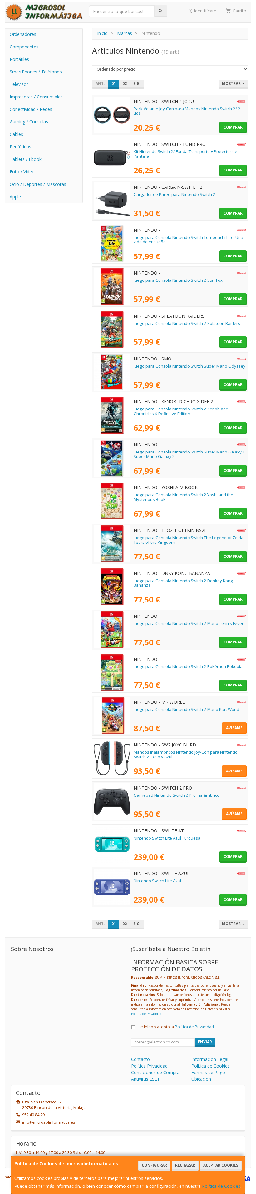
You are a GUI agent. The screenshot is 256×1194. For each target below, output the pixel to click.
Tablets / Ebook (26, 159)
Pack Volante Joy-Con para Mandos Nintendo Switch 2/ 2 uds (187, 111)
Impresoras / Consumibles (36, 97)
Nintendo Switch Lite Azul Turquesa (167, 838)
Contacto (140, 1059)
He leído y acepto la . (176, 1026)
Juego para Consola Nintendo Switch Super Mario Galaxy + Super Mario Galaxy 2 (189, 454)
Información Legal (209, 1059)
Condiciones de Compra (155, 1072)
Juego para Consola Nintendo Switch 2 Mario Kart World (186, 709)
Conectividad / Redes (31, 109)
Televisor (19, 84)
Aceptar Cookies (220, 1165)
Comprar (233, 127)
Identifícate (204, 11)
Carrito (238, 11)
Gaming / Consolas (29, 122)
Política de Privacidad (146, 1014)
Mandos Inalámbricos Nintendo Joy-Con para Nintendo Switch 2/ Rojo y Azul (186, 754)
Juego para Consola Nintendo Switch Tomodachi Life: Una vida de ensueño (188, 240)
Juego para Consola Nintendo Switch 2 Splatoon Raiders (187, 323)
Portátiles (19, 59)
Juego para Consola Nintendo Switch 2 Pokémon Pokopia (188, 666)
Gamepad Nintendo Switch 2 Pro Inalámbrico (176, 795)
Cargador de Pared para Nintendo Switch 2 (174, 194)
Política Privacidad (149, 1066)
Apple (15, 197)
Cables (16, 134)
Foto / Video (22, 172)
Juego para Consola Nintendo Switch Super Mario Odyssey (189, 366)
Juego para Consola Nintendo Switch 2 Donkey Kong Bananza (183, 583)
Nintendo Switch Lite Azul (157, 881)
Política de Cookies (221, 1186)
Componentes (24, 47)
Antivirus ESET (145, 1079)
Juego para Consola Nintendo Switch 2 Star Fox (178, 280)
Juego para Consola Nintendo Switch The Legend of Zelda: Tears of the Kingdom (189, 540)
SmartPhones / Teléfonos (36, 72)
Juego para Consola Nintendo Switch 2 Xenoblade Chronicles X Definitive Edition (181, 411)
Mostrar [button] (232, 83)
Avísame (234, 728)
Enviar (205, 1041)
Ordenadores (23, 34)
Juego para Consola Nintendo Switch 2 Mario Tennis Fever (189, 623)
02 (124, 83)
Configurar (154, 1165)
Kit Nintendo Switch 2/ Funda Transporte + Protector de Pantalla (185, 154)
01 (113, 83)
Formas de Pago (208, 1072)
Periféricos (20, 147)
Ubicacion (201, 1079)
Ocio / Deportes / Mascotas (38, 184)
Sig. (137, 83)
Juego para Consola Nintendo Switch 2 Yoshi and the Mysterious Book (183, 497)
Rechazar (185, 1165)
